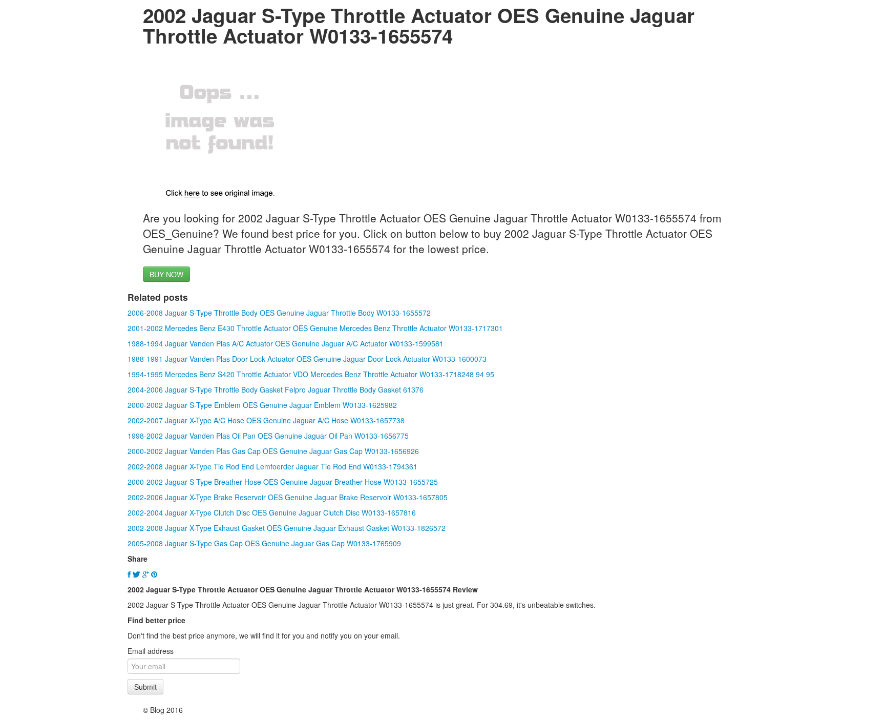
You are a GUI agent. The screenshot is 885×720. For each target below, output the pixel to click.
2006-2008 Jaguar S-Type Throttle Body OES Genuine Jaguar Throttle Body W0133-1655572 (279, 312)
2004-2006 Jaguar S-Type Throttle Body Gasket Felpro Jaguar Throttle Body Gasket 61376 (276, 389)
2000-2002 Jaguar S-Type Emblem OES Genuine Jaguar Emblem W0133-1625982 (262, 405)
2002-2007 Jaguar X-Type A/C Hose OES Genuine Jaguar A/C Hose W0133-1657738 (266, 420)
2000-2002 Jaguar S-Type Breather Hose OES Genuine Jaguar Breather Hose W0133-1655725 (283, 482)
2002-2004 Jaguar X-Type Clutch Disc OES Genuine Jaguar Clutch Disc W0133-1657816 (272, 512)
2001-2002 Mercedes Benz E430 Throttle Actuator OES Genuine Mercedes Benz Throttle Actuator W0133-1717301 (315, 328)
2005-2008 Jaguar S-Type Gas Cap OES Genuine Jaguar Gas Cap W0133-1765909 (264, 543)
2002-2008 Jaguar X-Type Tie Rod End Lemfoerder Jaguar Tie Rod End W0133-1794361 (272, 466)
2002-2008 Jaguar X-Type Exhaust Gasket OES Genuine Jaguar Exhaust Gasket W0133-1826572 (287, 528)
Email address (151, 651)
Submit (145, 687)
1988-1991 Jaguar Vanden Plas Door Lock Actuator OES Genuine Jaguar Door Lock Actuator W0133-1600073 (307, 359)
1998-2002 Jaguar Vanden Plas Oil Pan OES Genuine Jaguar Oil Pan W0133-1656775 (268, 435)
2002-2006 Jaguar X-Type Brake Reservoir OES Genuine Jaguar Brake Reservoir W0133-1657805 (288, 497)
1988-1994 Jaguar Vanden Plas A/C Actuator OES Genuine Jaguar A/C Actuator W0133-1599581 (286, 343)
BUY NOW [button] (166, 274)
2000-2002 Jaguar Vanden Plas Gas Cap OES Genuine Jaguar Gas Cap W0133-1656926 (273, 451)
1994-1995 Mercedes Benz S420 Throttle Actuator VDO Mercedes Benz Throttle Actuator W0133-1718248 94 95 (311, 374)
